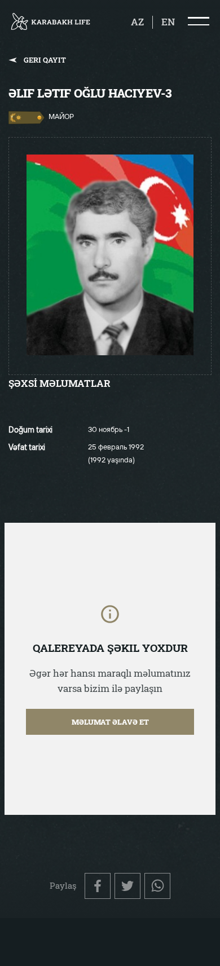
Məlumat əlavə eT (110, 722)
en (168, 22)
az (137, 22)
